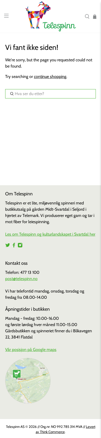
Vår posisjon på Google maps (30, 349)
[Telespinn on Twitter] (7, 246)
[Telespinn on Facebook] (13, 246)
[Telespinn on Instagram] (20, 246)
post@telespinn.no (21, 278)
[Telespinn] (50, 16)
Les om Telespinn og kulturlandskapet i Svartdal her (50, 234)
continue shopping (50, 76)
